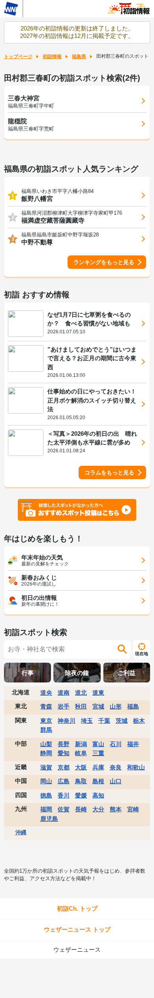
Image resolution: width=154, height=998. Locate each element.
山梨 (46, 744)
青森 (46, 706)
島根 (98, 781)
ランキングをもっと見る (103, 262)
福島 (133, 706)
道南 (63, 692)
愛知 (63, 753)
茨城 (122, 720)
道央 (46, 692)
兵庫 (98, 767)
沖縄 (20, 832)
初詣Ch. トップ (77, 908)
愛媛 (81, 795)
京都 (63, 767)
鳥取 (81, 781)
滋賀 (46, 767)
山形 (116, 706)
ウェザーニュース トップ (77, 929)
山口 (116, 781)
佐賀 (63, 809)
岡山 (46, 781)
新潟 (81, 744)
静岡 (46, 753)
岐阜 (81, 753)
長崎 (81, 809)
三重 (98, 753)
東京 (46, 720)
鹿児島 (49, 818)
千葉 (104, 720)
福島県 (79, 56)
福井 (133, 744)
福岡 (46, 809)
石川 (116, 744)
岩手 (63, 706)
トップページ (18, 56)
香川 (63, 795)
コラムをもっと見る (109, 472)
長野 (63, 744)
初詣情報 (52, 56)
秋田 (81, 706)
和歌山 (136, 767)
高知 (98, 795)
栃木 (139, 720)
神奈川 (66, 720)
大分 (98, 809)
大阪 (81, 767)
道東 (98, 692)
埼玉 (87, 720)
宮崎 (133, 809)
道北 (81, 692)
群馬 (46, 729)
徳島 (46, 795)
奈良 (116, 767)
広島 (63, 781)
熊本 (116, 809)
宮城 (98, 706)
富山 (98, 744)
